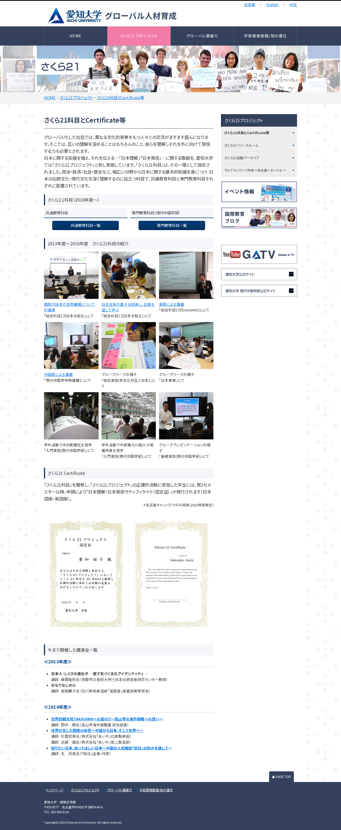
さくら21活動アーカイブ (241, 157)
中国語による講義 (58, 374)
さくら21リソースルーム (241, 145)
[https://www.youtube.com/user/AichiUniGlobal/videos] (259, 254)
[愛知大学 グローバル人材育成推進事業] (160, 15)
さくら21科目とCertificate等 (246, 132)
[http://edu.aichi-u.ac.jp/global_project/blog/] (259, 217)
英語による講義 (171, 304)
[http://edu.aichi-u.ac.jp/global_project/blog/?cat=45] (259, 191)
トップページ (54, 790)
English (272, 4)
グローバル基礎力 (202, 35)
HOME (76, 35)
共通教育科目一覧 (85, 225)
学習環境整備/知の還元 (265, 35)
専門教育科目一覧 (172, 225)
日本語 (249, 4)
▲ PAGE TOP (281, 776)
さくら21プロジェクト (139, 35)
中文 (293, 4)
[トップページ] (259, 274)
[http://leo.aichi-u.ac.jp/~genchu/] (259, 291)
